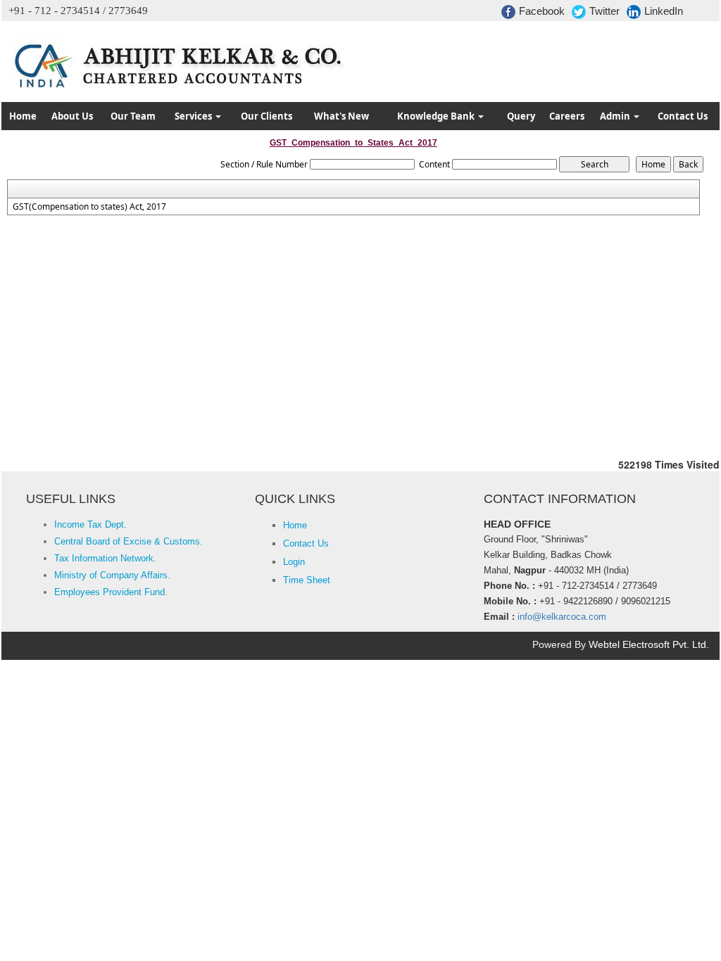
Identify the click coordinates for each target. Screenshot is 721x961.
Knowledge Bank (437, 116)
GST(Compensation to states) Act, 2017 (89, 206)
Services (194, 116)
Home (23, 116)
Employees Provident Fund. (111, 592)
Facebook (542, 11)
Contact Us (683, 116)
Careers (566, 116)
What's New (341, 116)
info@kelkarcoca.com (562, 616)
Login (294, 561)
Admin (616, 116)
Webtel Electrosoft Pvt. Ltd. (649, 644)
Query (521, 116)
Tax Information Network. (105, 558)
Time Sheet (306, 580)
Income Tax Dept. (90, 524)
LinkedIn (663, 11)
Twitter (604, 11)
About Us (72, 116)
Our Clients (266, 116)
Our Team (133, 116)
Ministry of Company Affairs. (112, 575)
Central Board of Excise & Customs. (128, 541)
